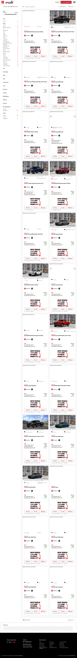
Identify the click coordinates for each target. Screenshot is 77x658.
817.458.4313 (67, 2)
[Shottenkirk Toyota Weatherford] (9, 2)
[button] (75, 16)
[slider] (4, 14)
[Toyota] (3, 2)
